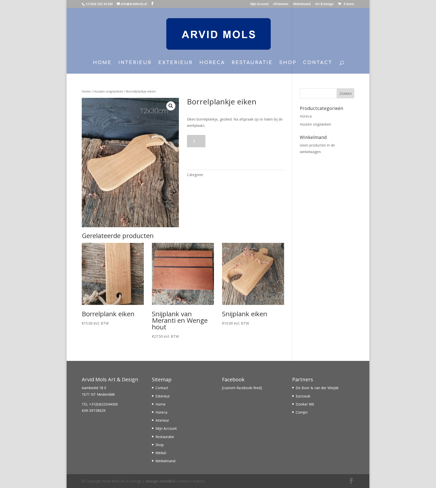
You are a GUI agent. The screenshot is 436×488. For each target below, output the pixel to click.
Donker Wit (305, 404)
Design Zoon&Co (161, 481)
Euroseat (303, 396)
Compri (302, 412)
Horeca (212, 63)
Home (102, 63)
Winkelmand (302, 4)
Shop (287, 63)
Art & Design (324, 4)
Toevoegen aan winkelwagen (227, 153)
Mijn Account (259, 4)
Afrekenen (280, 4)
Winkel (160, 452)
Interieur (135, 63)
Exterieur (175, 63)
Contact (317, 63)
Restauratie (252, 63)
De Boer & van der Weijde (317, 387)
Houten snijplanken (108, 91)
